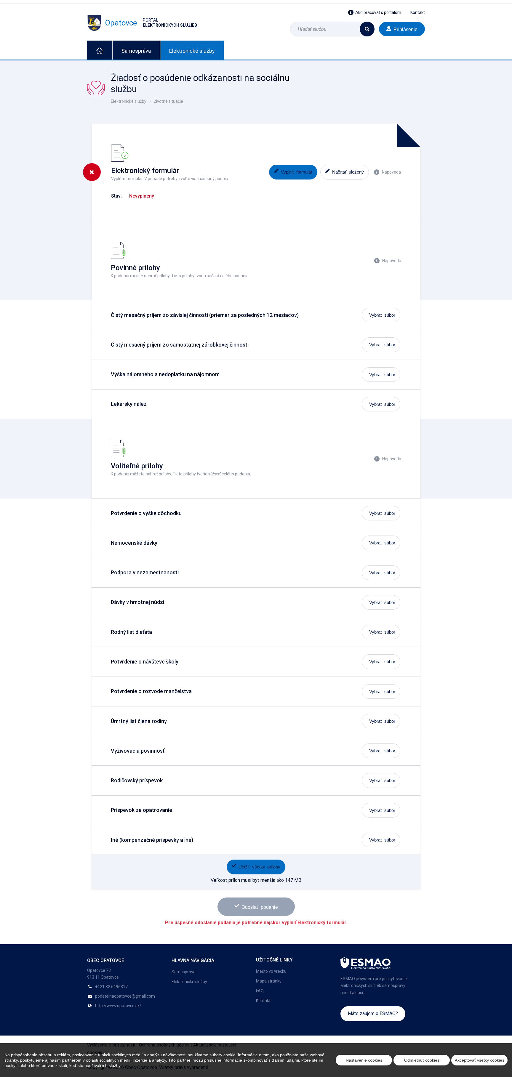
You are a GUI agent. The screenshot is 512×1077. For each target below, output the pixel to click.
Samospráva (136, 51)
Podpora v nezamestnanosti (145, 572)
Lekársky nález (129, 404)
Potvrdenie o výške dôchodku (146, 513)
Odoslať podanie (259, 906)
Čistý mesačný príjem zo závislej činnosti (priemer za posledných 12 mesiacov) (205, 315)
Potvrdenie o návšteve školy (144, 661)
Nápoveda (391, 172)
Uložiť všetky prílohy (259, 866)
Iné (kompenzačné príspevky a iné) (152, 840)
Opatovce (151, 23)
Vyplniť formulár (296, 171)
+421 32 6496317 (111, 986)
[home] (99, 50)
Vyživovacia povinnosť (137, 751)
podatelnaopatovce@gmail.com (125, 996)
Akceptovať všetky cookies (479, 1060)
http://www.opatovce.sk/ (118, 1005)
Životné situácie (168, 101)
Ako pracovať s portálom (378, 12)
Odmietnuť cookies (421, 1060)
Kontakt (417, 12)
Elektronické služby (192, 51)
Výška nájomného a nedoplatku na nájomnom (165, 374)
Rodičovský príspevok (137, 780)
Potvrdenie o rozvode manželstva (151, 691)
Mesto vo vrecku (271, 971)
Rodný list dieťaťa (131, 632)
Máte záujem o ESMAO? (373, 1013)
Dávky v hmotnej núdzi (137, 602)
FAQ (260, 990)
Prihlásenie (405, 29)
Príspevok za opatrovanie (141, 810)
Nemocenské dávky (134, 543)
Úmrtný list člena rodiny (139, 721)
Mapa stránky (268, 981)
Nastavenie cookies (364, 1060)
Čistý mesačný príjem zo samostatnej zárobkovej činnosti (180, 345)
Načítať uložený (348, 171)
